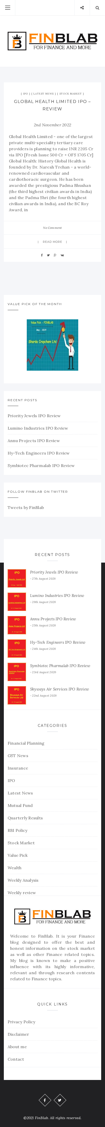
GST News (18, 755)
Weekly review (22, 892)
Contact (16, 1059)
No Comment (52, 228)
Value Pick (18, 855)
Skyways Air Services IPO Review (59, 689)
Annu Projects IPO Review (34, 440)
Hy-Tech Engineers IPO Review (39, 453)
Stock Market (70, 93)
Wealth (14, 867)
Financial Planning (26, 743)
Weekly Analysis (23, 880)
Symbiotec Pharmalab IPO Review (41, 465)
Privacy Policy (21, 1021)
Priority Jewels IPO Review (34, 415)
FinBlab (45, 936)
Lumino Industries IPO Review (38, 428)
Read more (52, 242)
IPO (25, 93)
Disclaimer (18, 1034)
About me (17, 1046)
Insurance (18, 768)
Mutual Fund (20, 805)
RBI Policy (17, 830)
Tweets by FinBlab (26, 507)
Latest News (43, 93)
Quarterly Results (25, 817)
